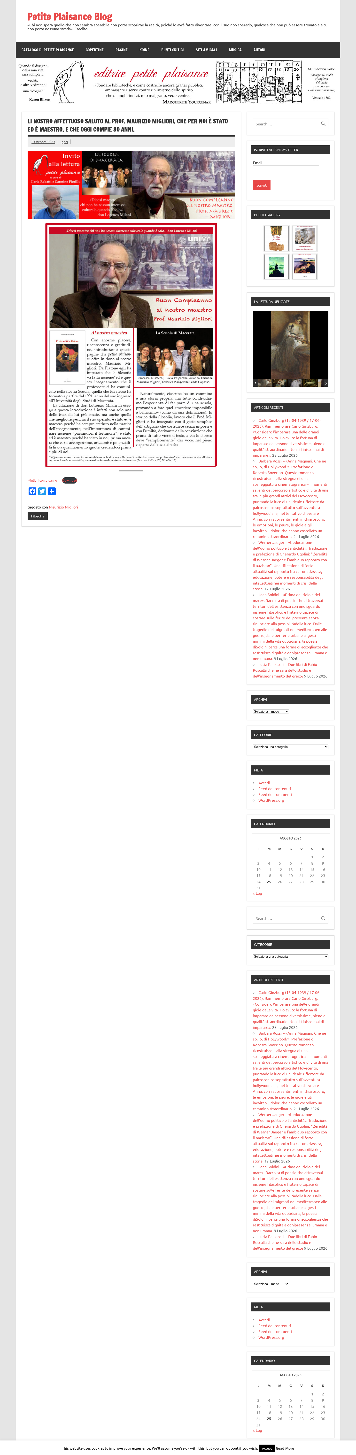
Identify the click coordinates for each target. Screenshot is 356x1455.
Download (69, 480)
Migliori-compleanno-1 (44, 480)
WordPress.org (271, 800)
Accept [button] (267, 1448)
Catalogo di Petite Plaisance (48, 50)
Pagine (122, 50)
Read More (285, 1448)
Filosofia (37, 516)
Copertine (95, 50)
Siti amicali (206, 50)
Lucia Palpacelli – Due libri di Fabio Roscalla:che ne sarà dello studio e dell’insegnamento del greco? (285, 670)
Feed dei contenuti (274, 788)
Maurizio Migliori (63, 506)
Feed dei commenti (275, 794)
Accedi (264, 782)
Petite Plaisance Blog (69, 16)
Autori (259, 50)
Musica (235, 50)
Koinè (144, 50)
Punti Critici (172, 50)
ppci (65, 141)
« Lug (257, 893)
